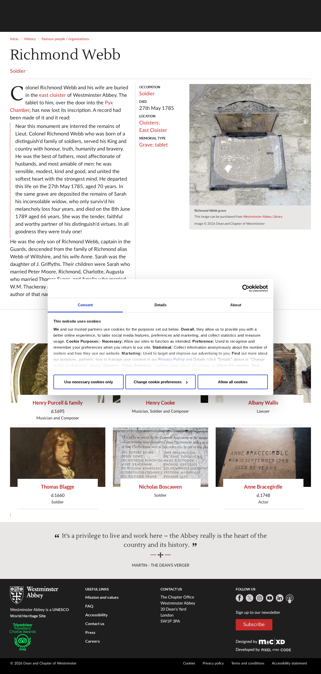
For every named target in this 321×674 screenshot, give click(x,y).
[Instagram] (259, 598)
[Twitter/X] (249, 598)
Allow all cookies (233, 382)
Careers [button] (92, 641)
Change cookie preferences (158, 382)
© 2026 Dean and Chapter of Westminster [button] (43, 663)
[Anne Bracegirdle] (263, 457)
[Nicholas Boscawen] (160, 457)
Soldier (17, 71)
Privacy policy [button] (213, 663)
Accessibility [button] (96, 614)
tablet (161, 144)
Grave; (146, 144)
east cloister (52, 95)
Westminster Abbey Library (263, 216)
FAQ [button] (89, 606)
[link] (271, 642)
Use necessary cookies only (88, 382)
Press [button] (90, 632)
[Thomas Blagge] (57, 457)
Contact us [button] (94, 623)
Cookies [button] (189, 663)
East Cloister (153, 130)
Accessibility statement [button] (289, 663)
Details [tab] (160, 305)
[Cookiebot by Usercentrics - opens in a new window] (246, 288)
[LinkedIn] (279, 598)
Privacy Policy (171, 359)
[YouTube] (269, 598)
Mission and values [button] (102, 597)
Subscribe (254, 624)
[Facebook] (239, 598)
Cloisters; (149, 122)
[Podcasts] (289, 598)
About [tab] (235, 305)
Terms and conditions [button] (247, 663)
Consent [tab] (85, 305)
